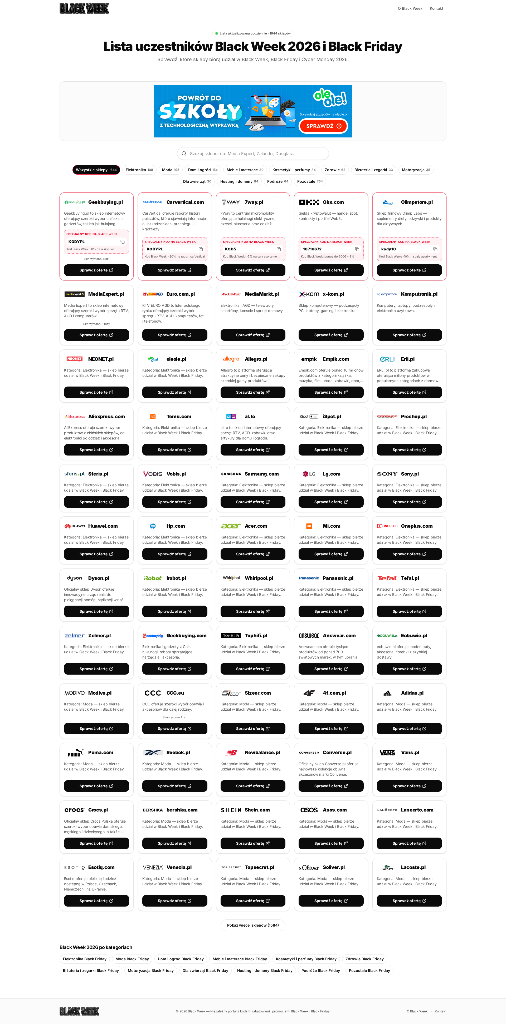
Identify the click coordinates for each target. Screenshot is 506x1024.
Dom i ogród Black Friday (181, 959)
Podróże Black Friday (320, 970)
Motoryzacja (416, 169)
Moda (170, 169)
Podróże (277, 181)
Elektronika (139, 169)
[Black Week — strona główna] (84, 8)
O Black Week (410, 8)
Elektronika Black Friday (84, 959)
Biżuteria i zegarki (373, 169)
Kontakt (436, 8)
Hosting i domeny (239, 181)
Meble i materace (245, 169)
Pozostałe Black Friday (369, 970)
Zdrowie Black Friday (365, 959)
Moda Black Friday (132, 959)
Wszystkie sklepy (96, 169)
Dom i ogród (203, 169)
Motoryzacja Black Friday (151, 970)
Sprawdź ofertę (94, 270)
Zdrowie (335, 169)
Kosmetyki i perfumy (294, 169)
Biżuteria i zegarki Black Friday (91, 970)
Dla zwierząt (197, 181)
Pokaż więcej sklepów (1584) (253, 925)
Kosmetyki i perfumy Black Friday (306, 959)
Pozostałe (310, 181)
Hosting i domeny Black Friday (265, 970)
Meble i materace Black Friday (240, 959)
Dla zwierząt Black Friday (205, 970)
